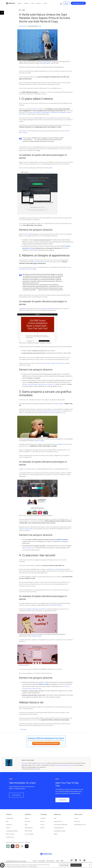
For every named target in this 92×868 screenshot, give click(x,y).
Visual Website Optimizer (55, 605)
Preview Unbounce (16, 795)
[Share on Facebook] (1, 859)
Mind (62, 403)
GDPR (62, 860)
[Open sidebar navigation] (2, 13)
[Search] (61, 4)
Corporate (43, 818)
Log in (66, 3)
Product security (10, 837)
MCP (7, 821)
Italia (23, 10)
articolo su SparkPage (28, 234)
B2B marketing (28, 831)
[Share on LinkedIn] (1, 862)
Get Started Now (62, 800)
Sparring (58, 403)
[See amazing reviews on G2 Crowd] (84, 860)
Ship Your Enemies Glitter (26, 528)
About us (43, 821)
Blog (55, 818)
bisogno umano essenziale (36, 261)
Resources (57, 814)
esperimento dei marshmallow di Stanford (49, 411)
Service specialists (29, 834)
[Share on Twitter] (1, 856)
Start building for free (78, 3)
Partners (42, 827)
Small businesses (29, 827)
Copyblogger (22, 308)
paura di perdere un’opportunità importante (53, 363)
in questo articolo (30, 547)
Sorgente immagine (39, 440)
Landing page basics (59, 827)
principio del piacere (58, 444)
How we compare (10, 834)
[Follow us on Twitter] (80, 860)
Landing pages (9, 818)
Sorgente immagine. (37, 636)
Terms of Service (50, 860)
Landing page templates (12, 831)
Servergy (42, 131)
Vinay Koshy (24, 26)
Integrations (9, 824)
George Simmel (35, 109)
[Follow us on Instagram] (71, 860)
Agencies (27, 818)
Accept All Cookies (76, 865)
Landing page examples (59, 831)
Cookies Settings (64, 865)
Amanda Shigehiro (46, 63)
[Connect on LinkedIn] (76, 860)
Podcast (55, 834)
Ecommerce (27, 821)
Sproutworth (41, 763)
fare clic (34, 634)
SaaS (26, 824)
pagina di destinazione (48, 308)
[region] (46, 865)
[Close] (89, 865)
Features (8, 827)
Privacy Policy (42, 860)
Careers (42, 824)
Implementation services (80, 824)
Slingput (21, 469)
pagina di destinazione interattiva (36, 609)
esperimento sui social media (54, 569)
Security (35, 860)
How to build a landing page (60, 824)
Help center (77, 821)
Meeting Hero (48, 167)
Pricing (32, 3)
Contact (45, 3)
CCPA (57, 860)
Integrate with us (58, 821)
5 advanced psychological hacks (64, 765)
